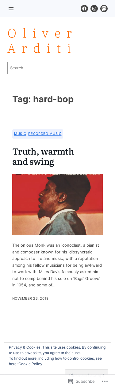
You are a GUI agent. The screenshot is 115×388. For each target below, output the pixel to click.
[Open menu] (11, 8)
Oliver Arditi (42, 39)
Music (20, 133)
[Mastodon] (104, 8)
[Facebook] (84, 8)
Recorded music (44, 133)
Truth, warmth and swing (43, 156)
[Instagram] (94, 8)
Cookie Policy (30, 364)
